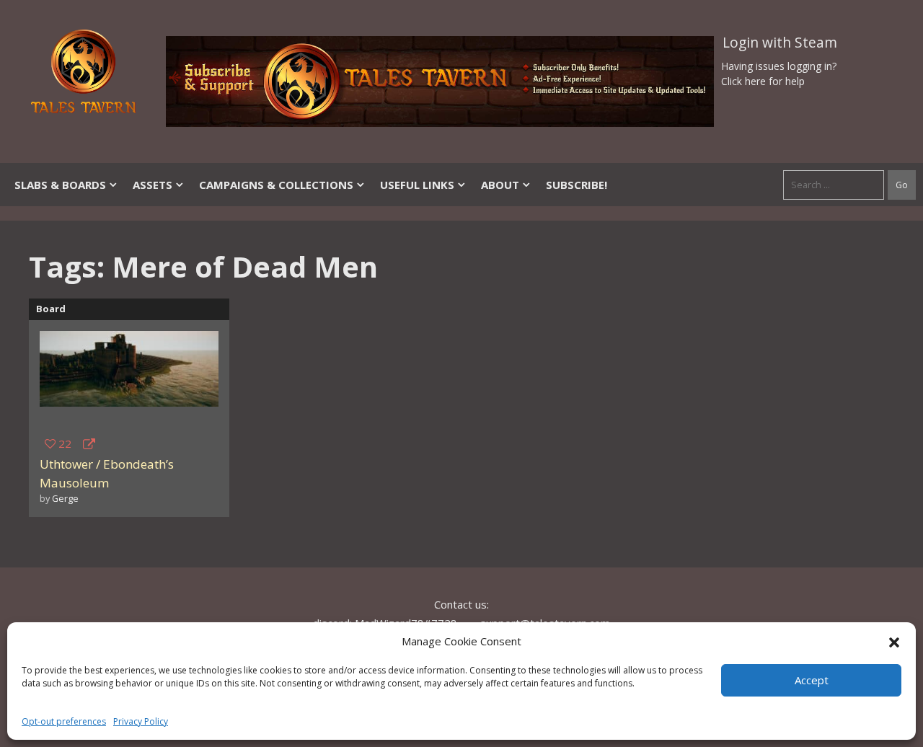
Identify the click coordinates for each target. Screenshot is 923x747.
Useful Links (417, 184)
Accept (812, 680)
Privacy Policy (140, 721)
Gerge (65, 498)
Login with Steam (780, 42)
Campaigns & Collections (276, 184)
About (500, 184)
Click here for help (763, 81)
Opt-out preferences (64, 721)
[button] (894, 641)
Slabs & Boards (60, 184)
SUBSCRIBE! (576, 184)
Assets (152, 184)
